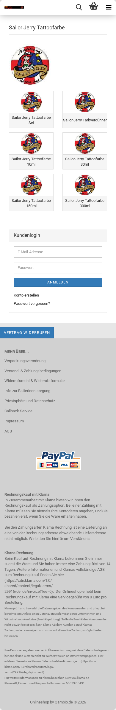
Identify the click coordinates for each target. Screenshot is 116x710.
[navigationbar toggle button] (108, 7)
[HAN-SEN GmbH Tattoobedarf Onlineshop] (12, 7)
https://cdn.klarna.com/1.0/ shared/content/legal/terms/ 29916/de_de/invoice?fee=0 (28, 586)
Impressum (14, 421)
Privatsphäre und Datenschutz (29, 401)
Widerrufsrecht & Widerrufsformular (34, 380)
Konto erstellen (26, 295)
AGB (8, 431)
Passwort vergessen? (32, 303)
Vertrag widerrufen (27, 332)
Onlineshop (39, 702)
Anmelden (58, 282)
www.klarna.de (79, 677)
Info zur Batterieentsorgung (27, 391)
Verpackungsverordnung (25, 361)
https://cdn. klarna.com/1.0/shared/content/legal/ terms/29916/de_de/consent (50, 667)
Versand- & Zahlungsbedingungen (32, 371)
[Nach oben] (100, 701)
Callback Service (18, 411)
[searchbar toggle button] (78, 7)
